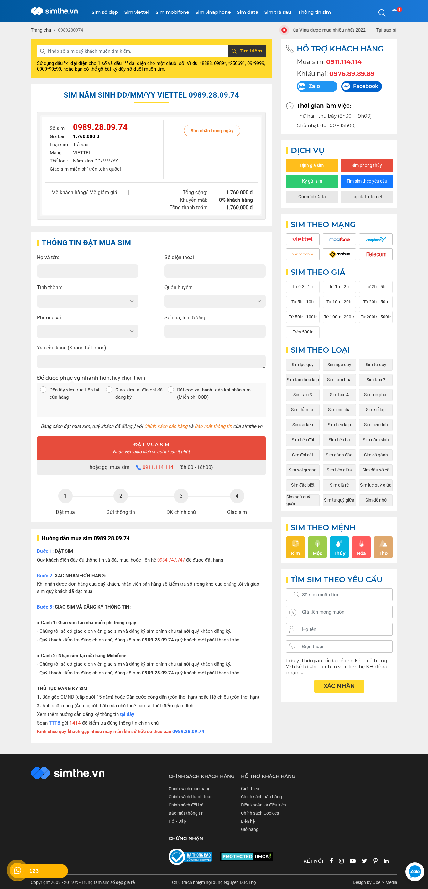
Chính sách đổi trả (186, 804)
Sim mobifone (172, 12)
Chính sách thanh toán (191, 796)
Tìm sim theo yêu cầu (367, 181)
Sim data (247, 12)
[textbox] (87, 301)
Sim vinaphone (213, 12)
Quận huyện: (178, 287)
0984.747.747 (171, 560)
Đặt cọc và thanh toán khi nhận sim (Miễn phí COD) (214, 393)
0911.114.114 (158, 467)
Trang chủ (41, 30)
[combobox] (87, 301)
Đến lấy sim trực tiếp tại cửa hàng (74, 393)
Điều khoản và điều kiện (263, 804)
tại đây (127, 714)
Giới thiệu (250, 788)
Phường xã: (49, 318)
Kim (295, 553)
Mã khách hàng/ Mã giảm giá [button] (84, 192)
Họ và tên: (48, 257)
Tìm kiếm (251, 51)
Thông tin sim (314, 12)
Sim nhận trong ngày (212, 131)
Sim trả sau (277, 12)
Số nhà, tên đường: (185, 318)
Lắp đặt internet (366, 196)
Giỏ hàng (249, 829)
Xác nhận (339, 686)
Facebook (365, 86)
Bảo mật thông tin (213, 426)
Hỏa (361, 553)
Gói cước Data (312, 196)
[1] (394, 12)
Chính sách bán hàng (165, 426)
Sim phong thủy (367, 165)
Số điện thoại (179, 257)
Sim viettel (136, 12)
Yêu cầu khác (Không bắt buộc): (72, 348)
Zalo (314, 86)
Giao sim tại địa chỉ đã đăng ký (139, 393)
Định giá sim (312, 165)
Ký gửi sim (312, 181)
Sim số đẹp (105, 12)
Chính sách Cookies (260, 813)
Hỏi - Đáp (177, 821)
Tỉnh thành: (49, 287)
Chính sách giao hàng (190, 788)
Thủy (339, 553)
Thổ (383, 553)
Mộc (317, 553)
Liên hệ (248, 821)
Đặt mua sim (151, 448)
